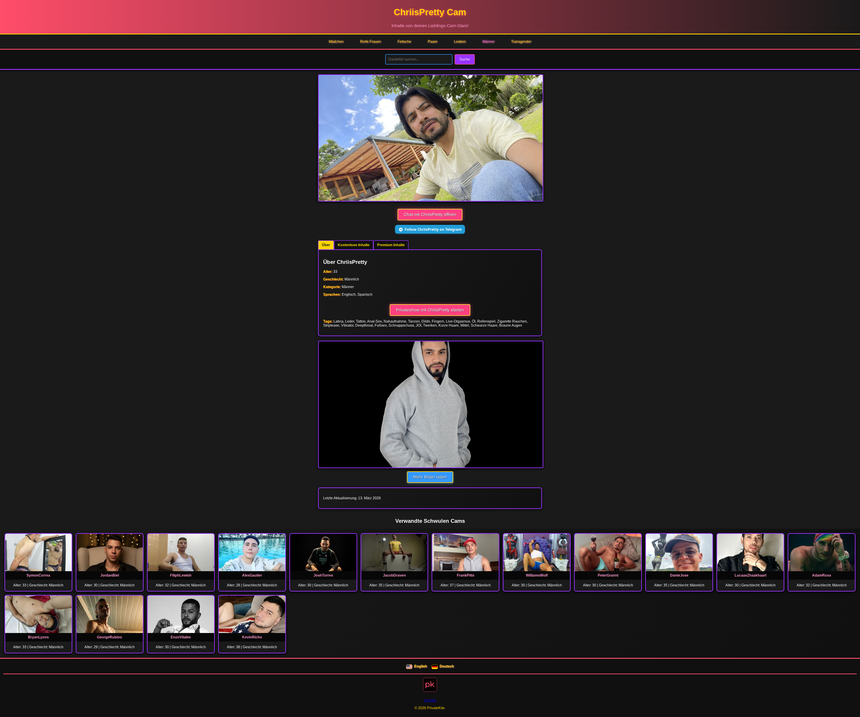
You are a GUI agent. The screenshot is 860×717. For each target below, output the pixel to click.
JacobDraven (394, 575)
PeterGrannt (608, 575)
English (420, 666)
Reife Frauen (370, 41)
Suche (465, 59)
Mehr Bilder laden (430, 477)
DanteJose (679, 575)
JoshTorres (323, 575)
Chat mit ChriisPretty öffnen (430, 214)
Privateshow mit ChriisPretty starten (430, 310)
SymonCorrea (38, 575)
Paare (432, 41)
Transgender (521, 41)
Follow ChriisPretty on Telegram (433, 229)
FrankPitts (465, 575)
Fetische (404, 41)
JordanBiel (109, 575)
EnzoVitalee (181, 637)
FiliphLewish (180, 575)
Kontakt (430, 700)
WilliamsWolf (537, 575)
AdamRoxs (821, 575)
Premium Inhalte (391, 245)
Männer (488, 41)
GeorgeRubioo (109, 637)
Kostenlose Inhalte (354, 245)
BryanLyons (38, 637)
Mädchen (336, 41)
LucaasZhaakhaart (750, 575)
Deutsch (447, 666)
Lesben (460, 41)
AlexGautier (252, 575)
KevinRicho (252, 637)
